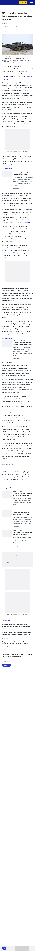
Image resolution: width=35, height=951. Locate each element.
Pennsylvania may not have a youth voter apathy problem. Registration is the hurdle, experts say (16, 625)
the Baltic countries (10, 250)
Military (25, 6)
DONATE (23, 2)
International (17, 6)
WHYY (6, 2)
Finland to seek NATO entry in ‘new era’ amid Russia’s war (22, 513)
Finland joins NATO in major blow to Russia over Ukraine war (22, 494)
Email (16, 464)
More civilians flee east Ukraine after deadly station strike (22, 533)
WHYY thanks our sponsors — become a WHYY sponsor (17, 151)
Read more (7, 558)
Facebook (9, 464)
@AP (7, 562)
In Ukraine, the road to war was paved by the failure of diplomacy (22, 343)
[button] (4, 948)
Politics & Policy (7, 6)
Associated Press (8, 30)
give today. (20, 479)
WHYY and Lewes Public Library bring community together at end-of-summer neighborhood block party (16, 634)
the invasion (27, 222)
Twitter (12, 464)
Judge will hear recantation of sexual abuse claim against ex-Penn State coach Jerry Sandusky (16, 643)
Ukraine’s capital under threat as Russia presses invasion (22, 174)
